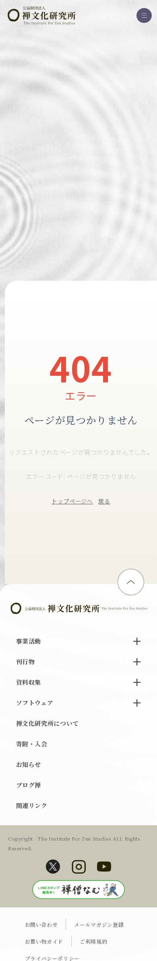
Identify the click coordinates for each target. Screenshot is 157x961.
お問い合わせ (41, 924)
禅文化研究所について (47, 723)
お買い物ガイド (44, 941)
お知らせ (28, 764)
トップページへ (72, 501)
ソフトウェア (35, 702)
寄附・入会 (32, 743)
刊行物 (25, 661)
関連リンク (32, 805)
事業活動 (28, 641)
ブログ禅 (28, 785)
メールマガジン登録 (99, 924)
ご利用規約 (93, 941)
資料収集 (28, 682)
